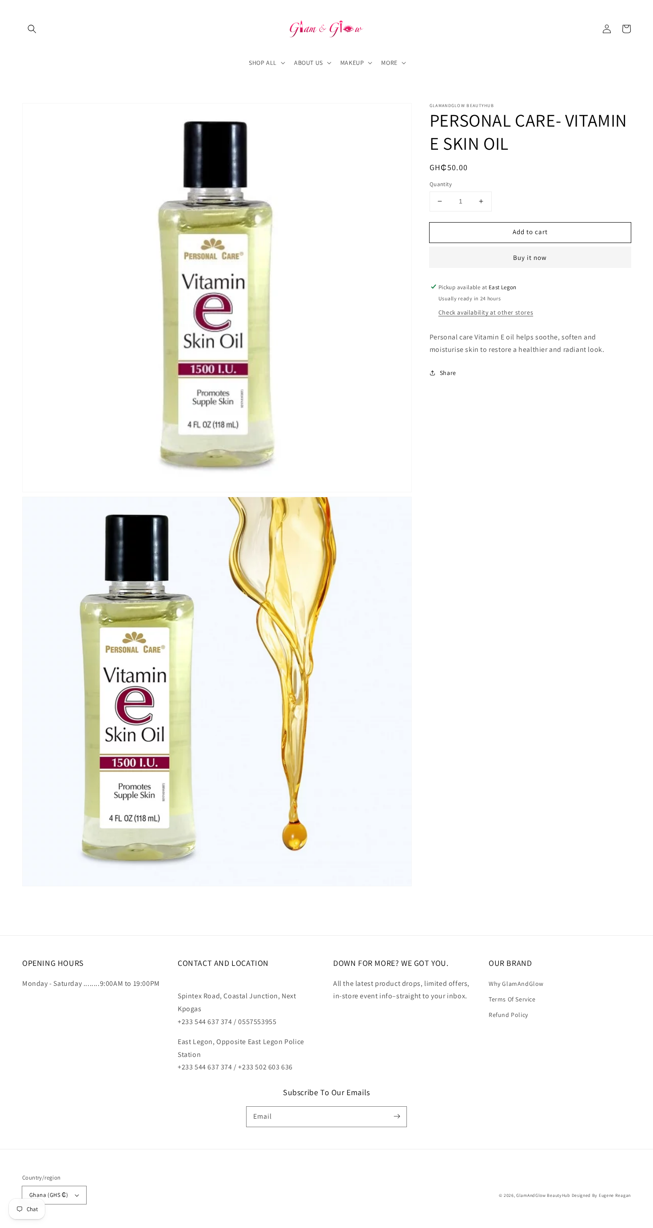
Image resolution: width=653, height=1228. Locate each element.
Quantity (441, 184)
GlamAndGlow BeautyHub (543, 1195)
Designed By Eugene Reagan (601, 1195)
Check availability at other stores (485, 312)
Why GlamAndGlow (516, 984)
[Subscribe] (396, 1116)
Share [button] (448, 373)
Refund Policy (508, 1015)
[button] (32, 29)
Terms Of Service (512, 999)
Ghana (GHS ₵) (48, 1195)
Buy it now (530, 257)
